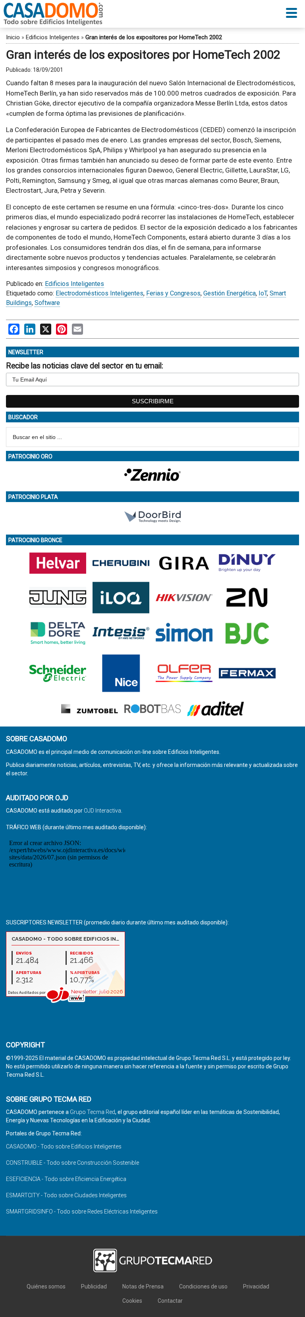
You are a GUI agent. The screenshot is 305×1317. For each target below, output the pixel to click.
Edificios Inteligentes (52, 37)
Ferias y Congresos (173, 293)
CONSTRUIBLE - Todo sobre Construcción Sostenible (72, 1163)
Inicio (13, 37)
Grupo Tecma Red (92, 1112)
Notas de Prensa (143, 1286)
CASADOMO (53, 14)
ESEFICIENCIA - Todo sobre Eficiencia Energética (66, 1179)
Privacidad (256, 1286)
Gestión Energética (229, 293)
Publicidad (94, 1286)
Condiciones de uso (203, 1286)
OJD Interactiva (102, 810)
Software (47, 303)
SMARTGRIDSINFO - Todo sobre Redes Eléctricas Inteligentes (82, 1211)
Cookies (132, 1301)
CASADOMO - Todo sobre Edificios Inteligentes (64, 1146)
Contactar (170, 1301)
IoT (263, 293)
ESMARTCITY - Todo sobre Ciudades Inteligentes (66, 1195)
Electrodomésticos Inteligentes (99, 293)
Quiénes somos (46, 1286)
